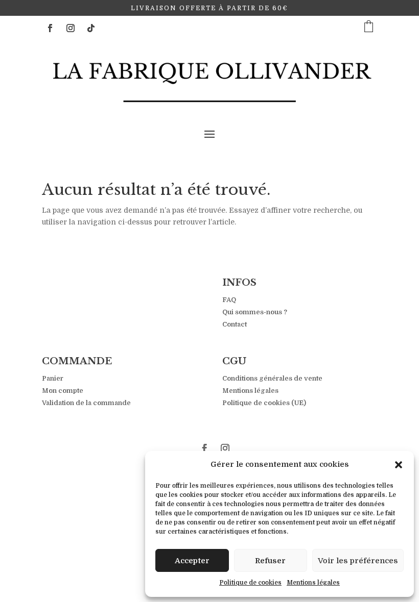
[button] (398, 465)
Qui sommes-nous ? (254, 312)
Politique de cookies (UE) (264, 403)
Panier (52, 378)
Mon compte (62, 390)
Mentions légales (313, 582)
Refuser (270, 560)
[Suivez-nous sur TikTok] (91, 28)
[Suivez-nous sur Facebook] (50, 28)
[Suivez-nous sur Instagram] (70, 28)
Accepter (192, 560)
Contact (234, 324)
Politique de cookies (250, 582)
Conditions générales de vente (272, 378)
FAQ (229, 300)
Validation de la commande (86, 403)
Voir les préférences (358, 560)
